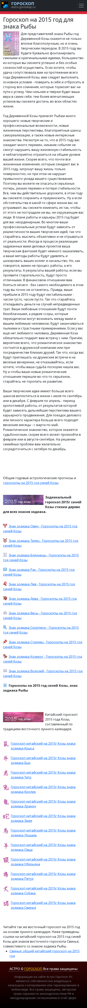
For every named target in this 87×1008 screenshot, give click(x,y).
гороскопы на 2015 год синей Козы (30, 483)
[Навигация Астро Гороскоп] (81, 6)
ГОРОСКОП (33, 969)
